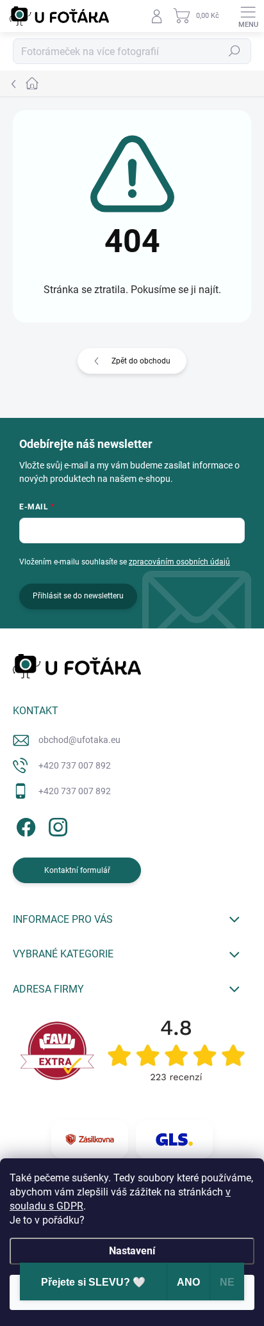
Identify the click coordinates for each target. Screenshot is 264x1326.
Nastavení (132, 1251)
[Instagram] (56, 824)
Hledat (234, 51)
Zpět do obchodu (140, 360)
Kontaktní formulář (77, 870)
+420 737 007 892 (74, 765)
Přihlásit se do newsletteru (78, 595)
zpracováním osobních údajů (179, 561)
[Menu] (248, 16)
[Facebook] (24, 824)
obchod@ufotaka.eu (79, 740)
